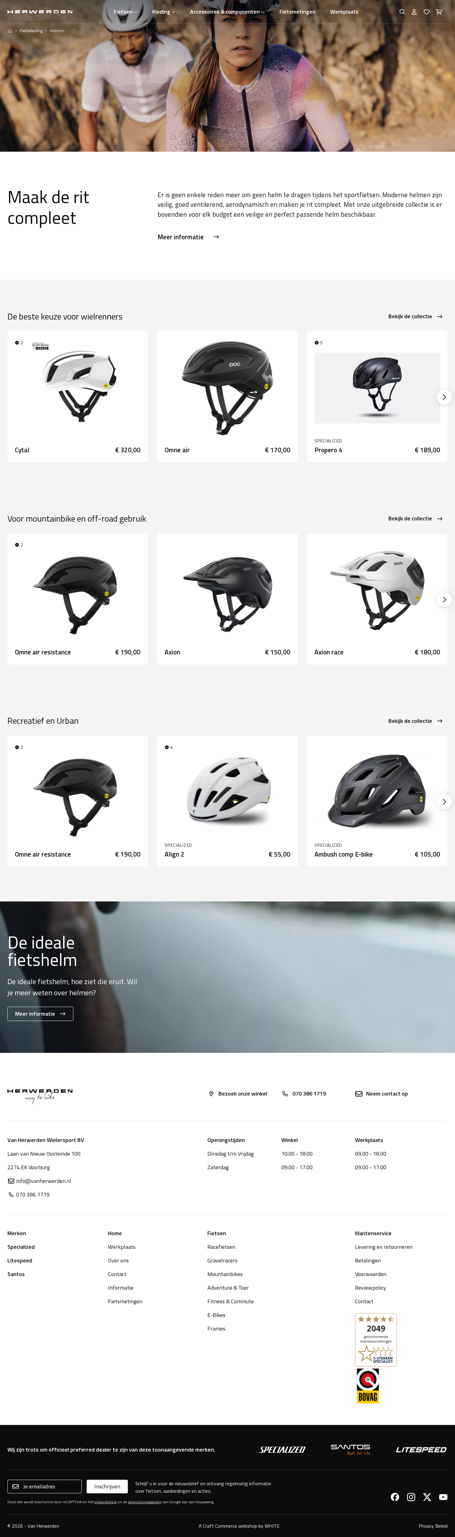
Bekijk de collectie (410, 316)
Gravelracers (222, 1260)
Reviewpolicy (370, 1287)
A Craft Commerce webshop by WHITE (239, 1526)
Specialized (21, 1247)
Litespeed (19, 1260)
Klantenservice (373, 1233)
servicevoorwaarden (145, 1502)
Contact (117, 1274)
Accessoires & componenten (225, 11)
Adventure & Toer (228, 1287)
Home (115, 1233)
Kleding (161, 11)
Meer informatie (181, 237)
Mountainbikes (225, 1274)
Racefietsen (221, 1247)
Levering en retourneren (384, 1247)
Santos (16, 1274)
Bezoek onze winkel (243, 1093)
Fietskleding (31, 31)
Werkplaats (344, 11)
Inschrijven (107, 1486)
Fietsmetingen (297, 11)
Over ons (118, 1260)
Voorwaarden (370, 1274)
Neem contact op (387, 1093)
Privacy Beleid (433, 1526)
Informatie (120, 1287)
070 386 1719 (309, 1093)
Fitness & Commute (230, 1301)
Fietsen (123, 11)
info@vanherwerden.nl (43, 1181)
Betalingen (368, 1260)
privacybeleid (105, 1502)
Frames (216, 1328)
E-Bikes (216, 1315)
